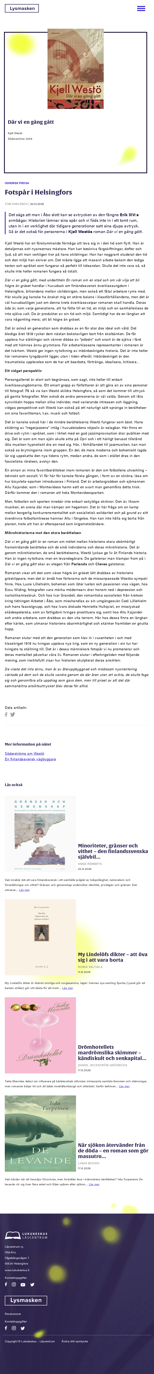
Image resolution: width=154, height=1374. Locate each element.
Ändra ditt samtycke (75, 1341)
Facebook (7, 714)
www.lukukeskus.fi (17, 1270)
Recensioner (13, 1314)
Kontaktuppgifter (16, 1278)
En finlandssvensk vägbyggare (30, 758)
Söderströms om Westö (24, 753)
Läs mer (24, 890)
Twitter (12, 714)
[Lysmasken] (22, 11)
